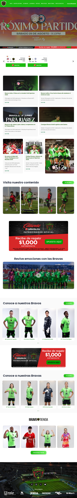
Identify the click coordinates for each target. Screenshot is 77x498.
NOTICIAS (38, 3)
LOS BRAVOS (25, 3)
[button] (8, 26)
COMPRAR (11, 440)
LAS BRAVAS (32, 3)
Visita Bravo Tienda (38, 452)
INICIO (11, 3)
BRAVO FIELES (44, 3)
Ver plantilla (69, 303)
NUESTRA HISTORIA (18, 3)
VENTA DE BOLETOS (59, 3)
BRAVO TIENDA (51, 3)
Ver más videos (68, 182)
